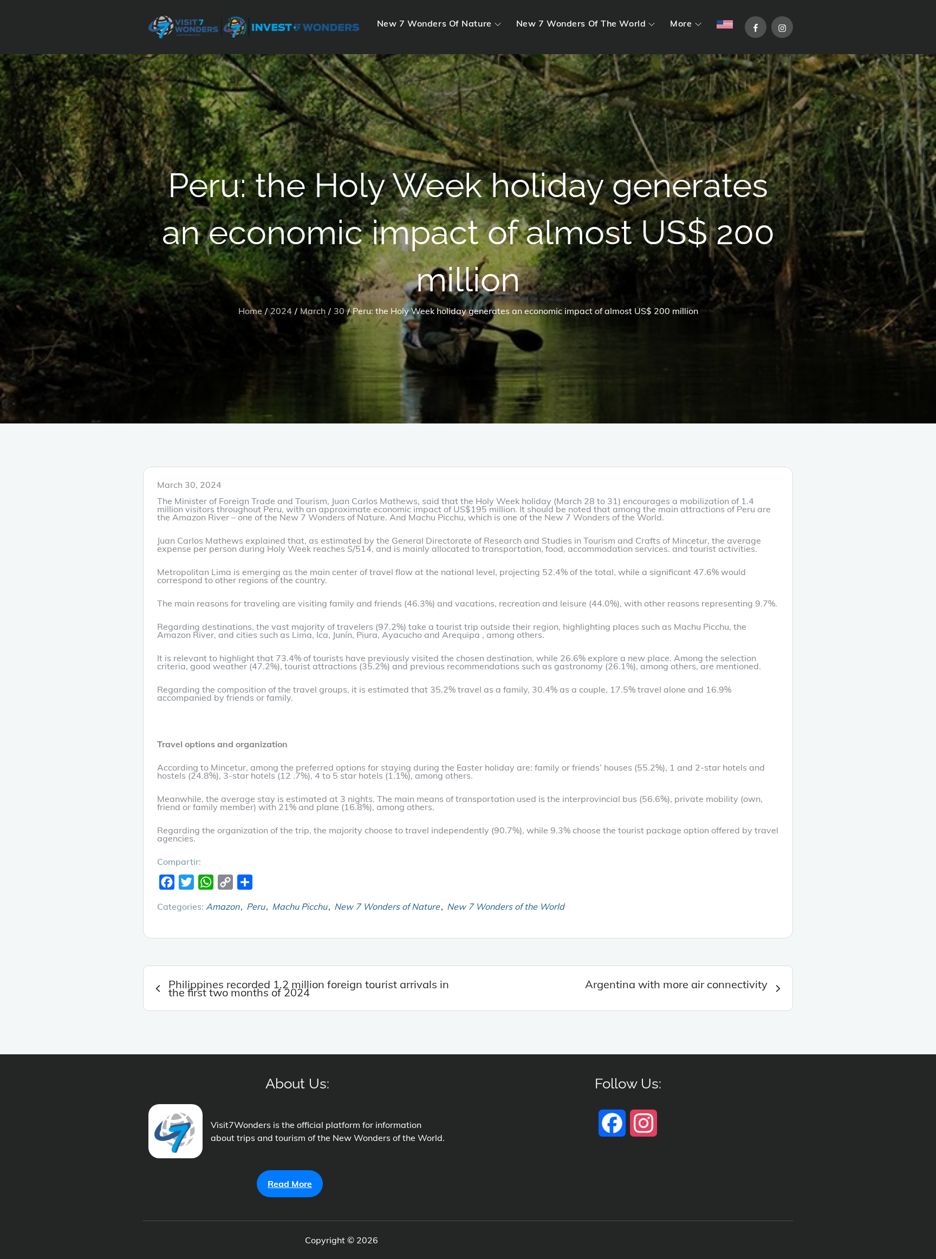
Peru (255, 906)
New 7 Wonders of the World (505, 906)
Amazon (222, 906)
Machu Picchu (299, 906)
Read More (290, 1183)
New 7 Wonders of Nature (387, 906)
